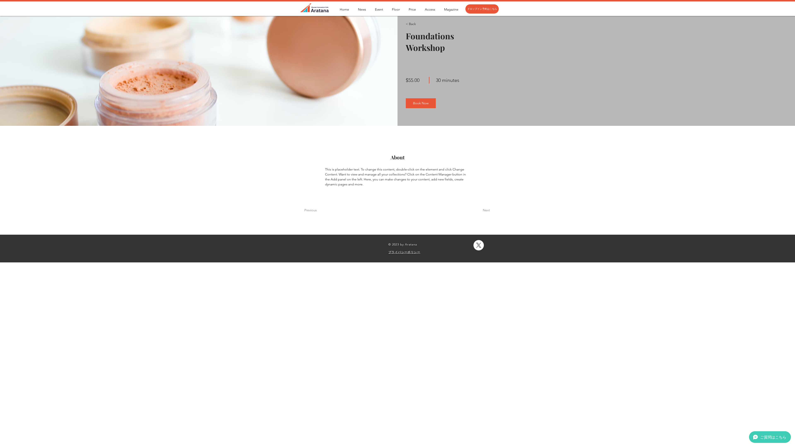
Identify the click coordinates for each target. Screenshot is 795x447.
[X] (478, 245)
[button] (418, 24)
